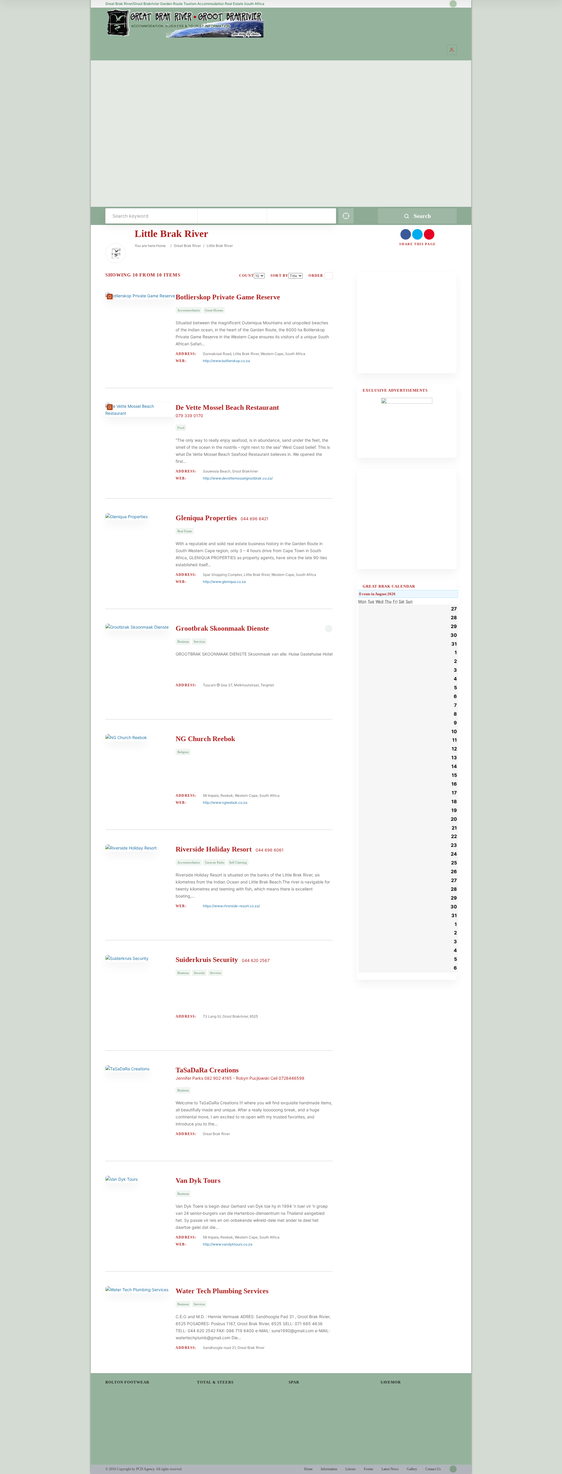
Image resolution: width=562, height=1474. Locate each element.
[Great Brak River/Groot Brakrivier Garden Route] (184, 23)
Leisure (350, 1469)
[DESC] (329, 275)
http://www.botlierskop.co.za (226, 361)
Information (329, 1469)
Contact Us (433, 1469)
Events (368, 1469)
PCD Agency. (145, 1469)
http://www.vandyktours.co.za (227, 1244)
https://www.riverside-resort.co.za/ (231, 906)
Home (161, 245)
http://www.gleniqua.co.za (224, 581)
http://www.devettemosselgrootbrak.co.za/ (238, 478)
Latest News (390, 1469)
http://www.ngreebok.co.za (225, 802)
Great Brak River (187, 245)
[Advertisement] (406, 326)
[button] (452, 50)
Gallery (412, 1469)
